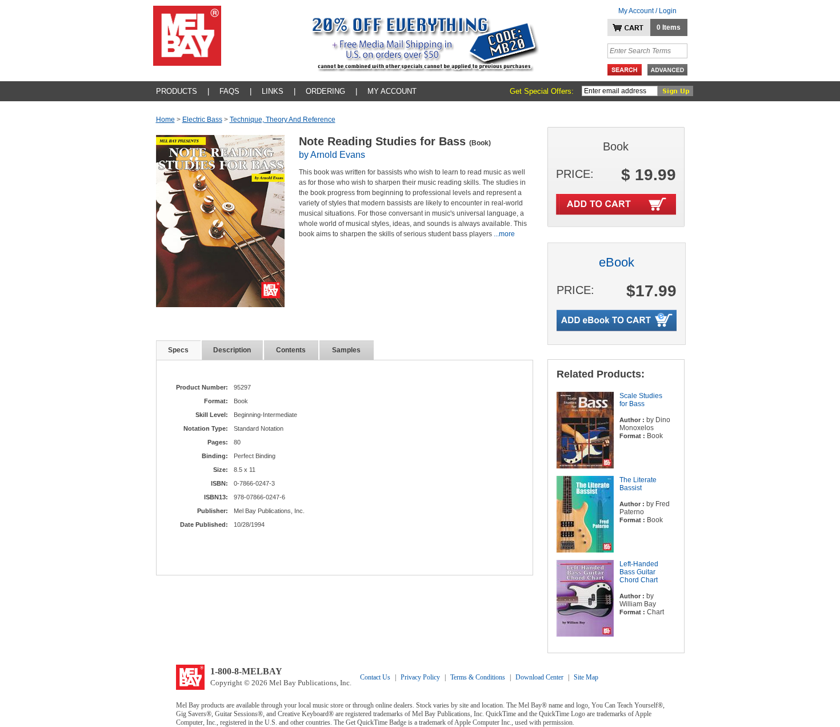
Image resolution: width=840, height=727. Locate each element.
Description (232, 350)
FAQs (229, 91)
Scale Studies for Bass (640, 400)
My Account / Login (647, 11)
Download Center (539, 677)
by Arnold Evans (332, 155)
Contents (291, 350)
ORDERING (325, 91)
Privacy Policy (420, 677)
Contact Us (375, 677)
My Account (392, 91)
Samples (346, 350)
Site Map (586, 677)
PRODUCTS (176, 91)
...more (504, 234)
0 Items (669, 27)
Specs (178, 350)
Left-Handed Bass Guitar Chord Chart (638, 572)
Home (165, 120)
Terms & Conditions (477, 677)
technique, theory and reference (282, 120)
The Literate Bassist (638, 484)
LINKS (272, 91)
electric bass (202, 120)
